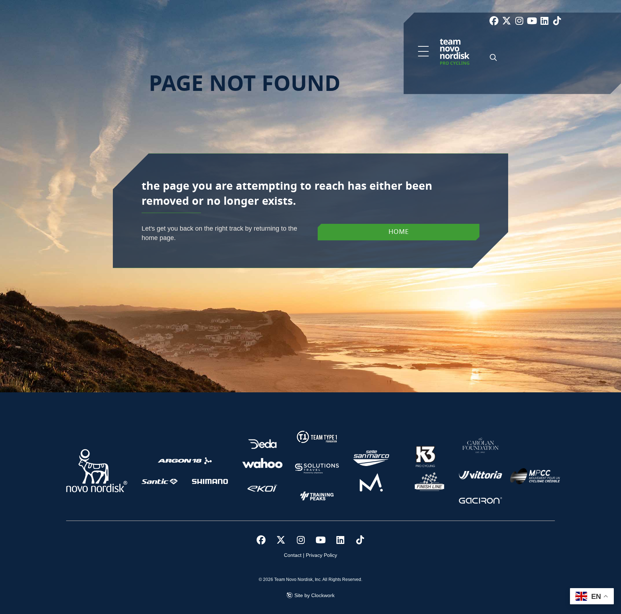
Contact (293, 555)
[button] (423, 51)
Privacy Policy (321, 555)
